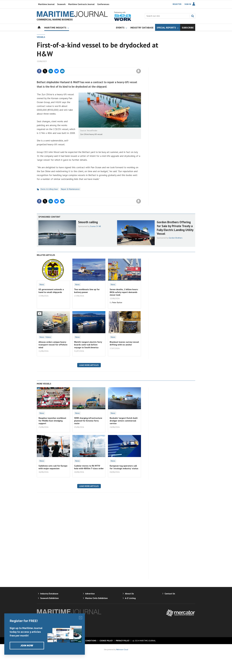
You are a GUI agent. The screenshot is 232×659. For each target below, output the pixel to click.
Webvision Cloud (122, 649)
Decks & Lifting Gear (49, 189)
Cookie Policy (106, 640)
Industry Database (49, 593)
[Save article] (138, 71)
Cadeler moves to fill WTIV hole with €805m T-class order (89, 467)
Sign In (187, 4)
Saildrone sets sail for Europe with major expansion (53, 467)
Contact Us (170, 593)
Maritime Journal (46, 4)
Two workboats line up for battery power (87, 290)
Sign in (107, 65)
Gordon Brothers (175, 238)
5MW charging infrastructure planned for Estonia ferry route (88, 421)
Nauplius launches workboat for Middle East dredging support (52, 421)
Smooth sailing (88, 222)
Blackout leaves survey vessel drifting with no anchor (124, 343)
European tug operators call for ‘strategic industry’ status (124, 467)
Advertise (90, 593)
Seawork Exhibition (49, 598)
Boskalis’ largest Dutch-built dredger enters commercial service (124, 421)
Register (177, 4)
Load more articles (89, 365)
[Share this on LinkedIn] (50, 71)
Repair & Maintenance (70, 189)
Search (192, 16)
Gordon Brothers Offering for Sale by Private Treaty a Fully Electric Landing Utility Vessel (175, 228)
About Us (129, 593)
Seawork (61, 4)
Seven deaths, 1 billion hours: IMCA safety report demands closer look (124, 292)
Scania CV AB (95, 226)
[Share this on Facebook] (39, 71)
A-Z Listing (130, 598)
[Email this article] (62, 71)
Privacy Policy (122, 640)
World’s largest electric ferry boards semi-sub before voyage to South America (88, 345)
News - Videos (45, 337)
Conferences (103, 4)
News (42, 284)
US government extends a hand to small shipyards (51, 290)
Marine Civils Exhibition (96, 598)
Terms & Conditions (86, 640)
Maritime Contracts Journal (81, 4)
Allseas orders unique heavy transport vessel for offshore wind (53, 345)
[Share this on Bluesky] (56, 71)
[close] (141, 65)
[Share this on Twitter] (45, 71)
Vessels (41, 37)
